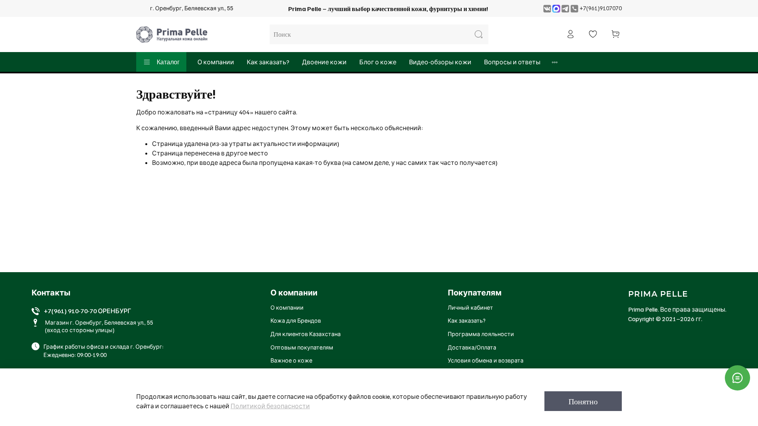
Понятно (583, 401)
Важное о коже (291, 360)
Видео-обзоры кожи (440, 62)
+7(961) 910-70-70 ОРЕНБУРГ (87, 311)
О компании (215, 62)
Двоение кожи (324, 62)
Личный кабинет (470, 307)
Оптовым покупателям (301, 347)
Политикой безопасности (270, 406)
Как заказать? (268, 62)
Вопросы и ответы (512, 62)
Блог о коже (377, 62)
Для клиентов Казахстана (305, 333)
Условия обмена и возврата (485, 360)
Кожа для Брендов (295, 320)
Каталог (168, 62)
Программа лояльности (481, 333)
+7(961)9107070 (601, 7)
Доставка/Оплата (472, 347)
